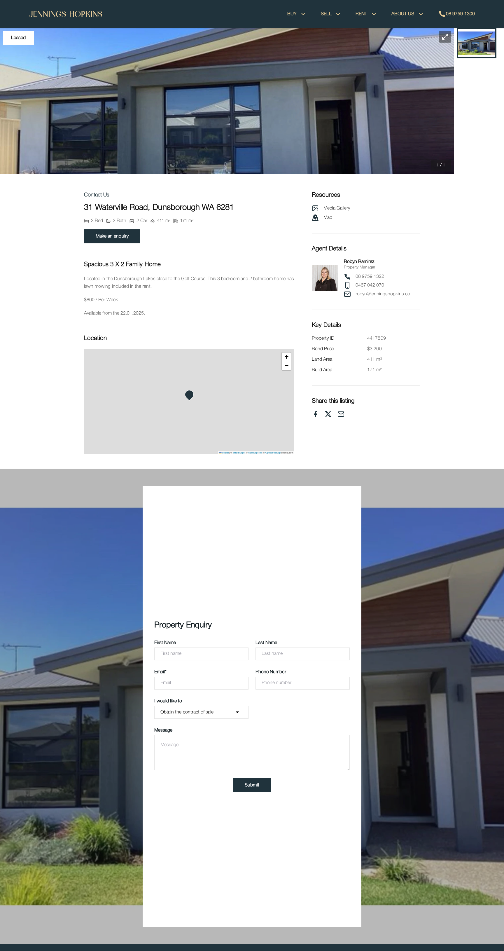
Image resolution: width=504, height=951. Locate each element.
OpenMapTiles (255, 452)
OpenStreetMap (273, 452)
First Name (165, 643)
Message (163, 730)
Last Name (266, 643)
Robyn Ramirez (359, 262)
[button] (227, 101)
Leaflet (225, 452)
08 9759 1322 (370, 277)
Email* (160, 672)
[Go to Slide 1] (476, 43)
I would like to (168, 701)
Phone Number (271, 672)
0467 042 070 (370, 285)
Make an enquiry (112, 236)
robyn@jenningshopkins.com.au (386, 294)
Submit (252, 785)
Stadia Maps (239, 452)
